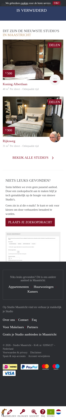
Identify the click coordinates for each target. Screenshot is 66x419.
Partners (32, 327)
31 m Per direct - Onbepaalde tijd (21, 146)
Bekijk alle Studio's (30, 157)
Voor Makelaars (13, 327)
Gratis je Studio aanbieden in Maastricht (29, 334)
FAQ (43, 416)
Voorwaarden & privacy (15, 352)
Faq (34, 320)
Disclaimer (35, 352)
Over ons (9, 320)
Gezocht (34, 416)
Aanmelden (9, 416)
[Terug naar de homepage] (4, 413)
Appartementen (18, 287)
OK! (56, 3)
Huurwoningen (44, 287)
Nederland (8, 348)
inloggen (22, 416)
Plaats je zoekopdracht (30, 222)
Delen (54, 45)
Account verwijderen (39, 356)
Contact (23, 320)
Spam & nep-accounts (14, 356)
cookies (24, 3)
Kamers (32, 291)
